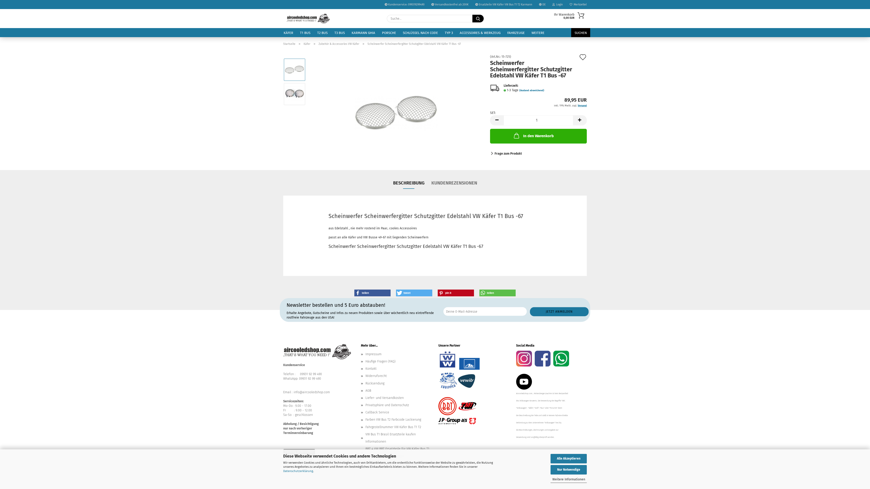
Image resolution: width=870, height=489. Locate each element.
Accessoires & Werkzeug (480, 33)
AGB (368, 391)
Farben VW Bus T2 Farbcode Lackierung (393, 420)
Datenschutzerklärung (298, 471)
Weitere (538, 33)
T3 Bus (339, 33)
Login (559, 4)
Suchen (581, 33)
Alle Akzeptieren (568, 458)
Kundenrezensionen (454, 183)
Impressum (373, 354)
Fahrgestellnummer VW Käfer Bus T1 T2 (393, 427)
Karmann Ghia (363, 33)
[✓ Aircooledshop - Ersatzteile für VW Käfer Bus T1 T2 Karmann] (308, 18)
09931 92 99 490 (311, 374)
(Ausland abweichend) (531, 90)
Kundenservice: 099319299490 (406, 4)
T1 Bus (305, 33)
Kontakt (371, 369)
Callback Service (377, 412)
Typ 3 (449, 33)
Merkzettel (579, 4)
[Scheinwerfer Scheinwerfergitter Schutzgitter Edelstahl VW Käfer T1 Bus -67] (396, 106)
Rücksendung (374, 383)
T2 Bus (322, 33)
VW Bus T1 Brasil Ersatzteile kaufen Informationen (390, 437)
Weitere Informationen (568, 479)
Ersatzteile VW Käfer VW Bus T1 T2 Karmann (505, 4)
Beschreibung (409, 183)
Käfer (288, 33)
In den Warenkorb (538, 136)
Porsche (389, 33)
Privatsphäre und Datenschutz (387, 405)
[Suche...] (478, 18)
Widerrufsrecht (376, 376)
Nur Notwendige (568, 470)
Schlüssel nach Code (420, 33)
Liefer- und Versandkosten (384, 398)
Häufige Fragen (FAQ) (380, 361)
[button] (497, 120)
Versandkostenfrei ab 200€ (451, 4)
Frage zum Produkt (508, 154)
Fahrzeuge (516, 33)
